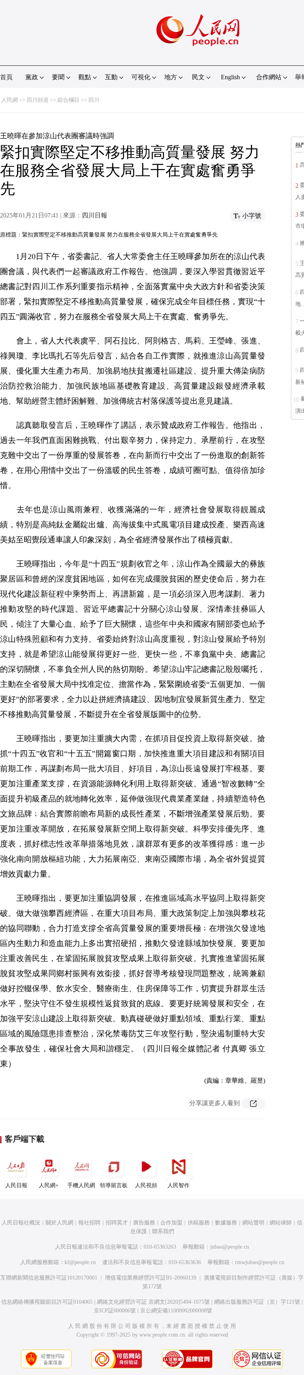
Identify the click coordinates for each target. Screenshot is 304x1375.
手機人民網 (81, 1185)
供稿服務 (199, 1223)
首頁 (6, 77)
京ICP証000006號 (115, 1311)
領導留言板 (113, 1185)
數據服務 (226, 1223)
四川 (93, 100)
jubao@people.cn (229, 1247)
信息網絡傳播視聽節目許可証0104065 (47, 1302)
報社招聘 (89, 1223)
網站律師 (281, 1223)
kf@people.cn (80, 1262)
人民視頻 (146, 1185)
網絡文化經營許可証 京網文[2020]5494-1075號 (153, 1302)
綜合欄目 (68, 100)
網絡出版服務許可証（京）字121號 (257, 1302)
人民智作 (178, 1185)
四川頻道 (38, 100)
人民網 (9, 100)
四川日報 (94, 215)
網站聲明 (253, 1223)
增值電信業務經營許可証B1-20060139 (150, 1278)
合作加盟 (171, 1223)
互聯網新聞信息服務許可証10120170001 (48, 1278)
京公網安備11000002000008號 (176, 1311)
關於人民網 (59, 1223)
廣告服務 (144, 1223)
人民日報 (16, 1185)
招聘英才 (117, 1223)
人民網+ (49, 1185)
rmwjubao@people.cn (259, 1262)
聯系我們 (163, 1231)
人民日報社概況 (21, 1223)
